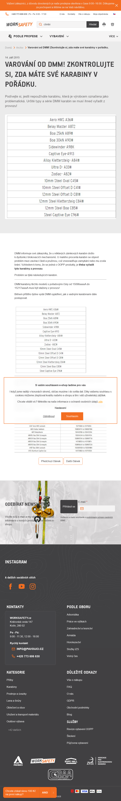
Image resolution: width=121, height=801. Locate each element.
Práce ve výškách (76, 621)
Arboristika (73, 614)
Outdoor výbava (15, 721)
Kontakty (71, 14)
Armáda (71, 635)
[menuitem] (25, 36)
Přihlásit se (69, 506)
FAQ (69, 686)
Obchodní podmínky (78, 707)
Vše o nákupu (84, 14)
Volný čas (72, 656)
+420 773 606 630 (28, 656)
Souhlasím (72, 416)
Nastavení (60, 407)
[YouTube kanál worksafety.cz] (21, 586)
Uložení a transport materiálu (23, 714)
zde (100, 401)
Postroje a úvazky (16, 693)
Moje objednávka (100, 14)
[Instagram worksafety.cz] (32, 586)
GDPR (70, 700)
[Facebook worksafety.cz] (10, 586)
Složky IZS (73, 649)
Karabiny (12, 686)
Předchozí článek (50, 461)
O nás (62, 14)
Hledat (92, 24)
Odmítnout (49, 416)
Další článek (73, 461)
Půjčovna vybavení (77, 742)
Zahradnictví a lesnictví (79, 628)
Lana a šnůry (14, 700)
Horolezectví (74, 642)
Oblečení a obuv (16, 707)
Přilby (10, 679)
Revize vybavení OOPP (80, 729)
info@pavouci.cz (30, 649)
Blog (69, 714)
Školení (71, 736)
